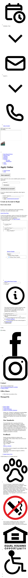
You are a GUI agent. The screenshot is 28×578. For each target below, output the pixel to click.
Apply (4, 162)
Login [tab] (4, 171)
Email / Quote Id (6, 195)
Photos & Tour (6, 155)
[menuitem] (15, 154)
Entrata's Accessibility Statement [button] (10, 410)
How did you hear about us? (10, 315)
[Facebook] (15, 355)
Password (5, 197)
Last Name (7, 229)
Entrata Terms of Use (7, 454)
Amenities (5, 156)
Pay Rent (8, 160)
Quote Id (5, 182)
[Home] (9, 150)
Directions (5, 157)
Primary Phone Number (15, 257)
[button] (15, 309)
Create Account (8, 322)
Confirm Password (8, 313)
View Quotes (6, 185)
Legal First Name (8, 228)
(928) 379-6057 (16, 219)
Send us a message (7, 445)
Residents (5, 159)
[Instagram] (15, 380)
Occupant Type (8, 224)
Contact (5, 163)
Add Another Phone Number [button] (10, 281)
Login (5, 198)
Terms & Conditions (10, 319)
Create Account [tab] (6, 170)
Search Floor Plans (5, 213)
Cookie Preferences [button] (7, 409)
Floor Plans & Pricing (8, 154)
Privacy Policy (9, 321)
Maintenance (8, 161)
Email (6, 282)
